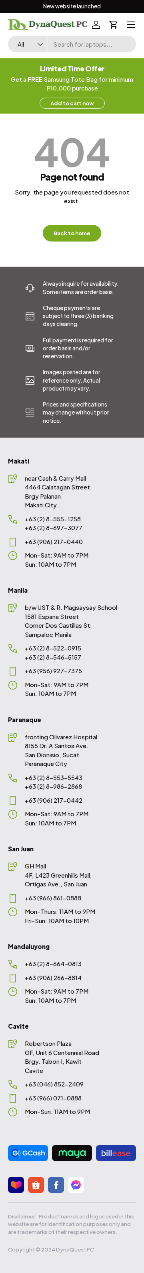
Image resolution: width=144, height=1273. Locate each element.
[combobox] (72, 44)
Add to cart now (72, 103)
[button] (113, 24)
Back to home (72, 233)
